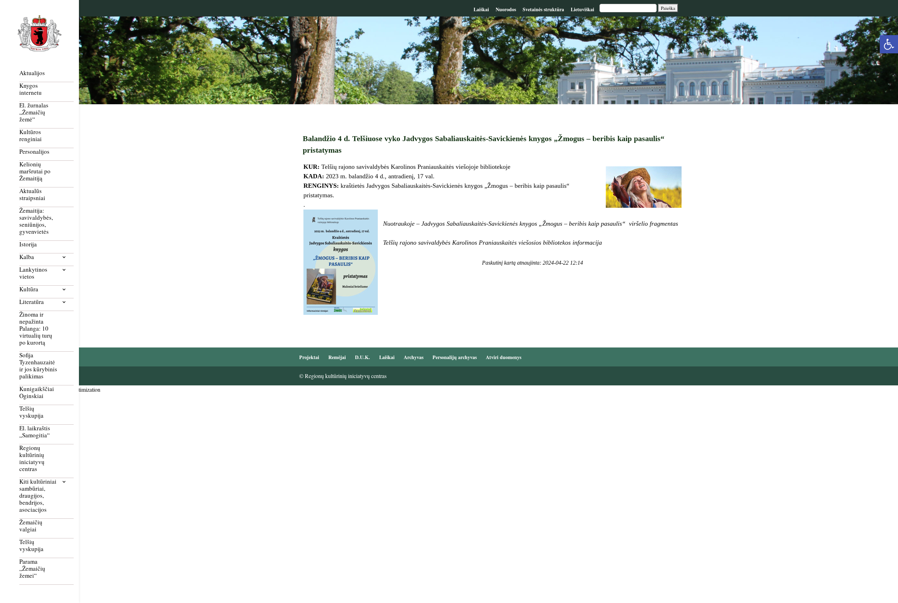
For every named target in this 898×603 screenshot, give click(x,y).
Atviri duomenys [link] (503, 357)
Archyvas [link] (413, 357)
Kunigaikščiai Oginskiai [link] (36, 392)
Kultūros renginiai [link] (30, 135)
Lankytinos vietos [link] (33, 273)
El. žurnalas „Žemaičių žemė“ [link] (33, 112)
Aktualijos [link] (32, 73)
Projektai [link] (309, 357)
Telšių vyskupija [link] (31, 412)
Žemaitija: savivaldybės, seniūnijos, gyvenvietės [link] (36, 221)
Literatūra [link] (31, 302)
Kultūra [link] (28, 289)
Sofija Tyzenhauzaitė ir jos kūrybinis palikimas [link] (38, 366)
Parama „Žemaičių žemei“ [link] (32, 568)
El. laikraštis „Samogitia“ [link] (34, 432)
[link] (889, 44)
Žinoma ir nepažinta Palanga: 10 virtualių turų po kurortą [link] (35, 328)
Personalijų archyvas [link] (455, 357)
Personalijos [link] (34, 151)
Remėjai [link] (337, 357)
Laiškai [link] (481, 9)
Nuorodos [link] (506, 9)
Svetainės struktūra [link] (543, 9)
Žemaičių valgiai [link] (30, 526)
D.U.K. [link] (362, 357)
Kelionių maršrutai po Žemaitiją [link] (35, 171)
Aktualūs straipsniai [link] (32, 194)
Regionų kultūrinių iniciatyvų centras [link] (32, 458)
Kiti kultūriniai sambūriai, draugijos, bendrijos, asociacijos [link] (37, 495)
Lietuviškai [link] (582, 9)
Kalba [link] (26, 257)
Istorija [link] (28, 244)
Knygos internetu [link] (30, 89)
